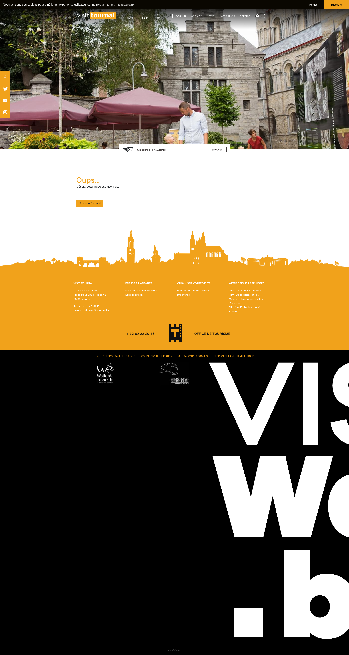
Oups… (88, 179)
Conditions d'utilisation (156, 356)
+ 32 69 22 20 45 (89, 306)
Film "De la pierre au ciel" (245, 294)
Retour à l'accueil (90, 203)
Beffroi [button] (245, 16)
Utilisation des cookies (193, 356)
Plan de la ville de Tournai (193, 290)
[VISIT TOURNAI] (175, 340)
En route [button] (160, 16)
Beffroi (233, 311)
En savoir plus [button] (125, 5)
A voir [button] (132, 16)
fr (266, 14)
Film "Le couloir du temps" (245, 290)
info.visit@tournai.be (96, 310)
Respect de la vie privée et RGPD (234, 356)
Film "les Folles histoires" (244, 307)
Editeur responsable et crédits (115, 356)
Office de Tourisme (212, 334)
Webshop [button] (228, 16)
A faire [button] (146, 16)
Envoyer (217, 149)
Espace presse (134, 294)
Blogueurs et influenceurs (141, 290)
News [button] (211, 16)
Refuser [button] (313, 4)
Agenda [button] (196, 16)
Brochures (183, 294)
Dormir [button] (181, 16)
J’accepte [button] (336, 4)
